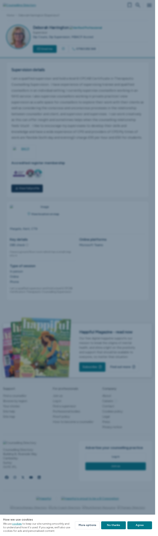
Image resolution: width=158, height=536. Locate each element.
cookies (17, 523)
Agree (140, 525)
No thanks (113, 525)
